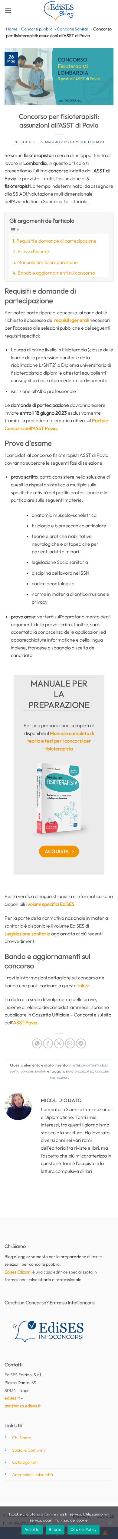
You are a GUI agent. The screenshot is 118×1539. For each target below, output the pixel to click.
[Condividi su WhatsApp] (37, 1043)
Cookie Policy (83, 1529)
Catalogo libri (25, 1462)
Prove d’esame (33, 251)
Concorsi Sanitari (73, 29)
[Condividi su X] (59, 1043)
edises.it (12, 1398)
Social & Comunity (29, 1450)
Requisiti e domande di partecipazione (56, 241)
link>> (83, 985)
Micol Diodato (90, 142)
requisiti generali (71, 320)
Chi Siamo (21, 1437)
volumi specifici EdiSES (51, 904)
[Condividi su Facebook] (48, 1043)
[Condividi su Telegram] (81, 1043)
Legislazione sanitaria (27, 934)
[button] (8, 10)
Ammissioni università (32, 1474)
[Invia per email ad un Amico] (70, 1043)
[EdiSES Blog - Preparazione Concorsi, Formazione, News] (59, 10)
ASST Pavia (25, 1022)
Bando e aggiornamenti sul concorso (56, 273)
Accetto (32, 1529)
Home (12, 29)
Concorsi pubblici (37, 29)
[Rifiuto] (109, 1524)
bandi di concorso (79, 1071)
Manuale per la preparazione (47, 262)
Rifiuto (55, 1529)
